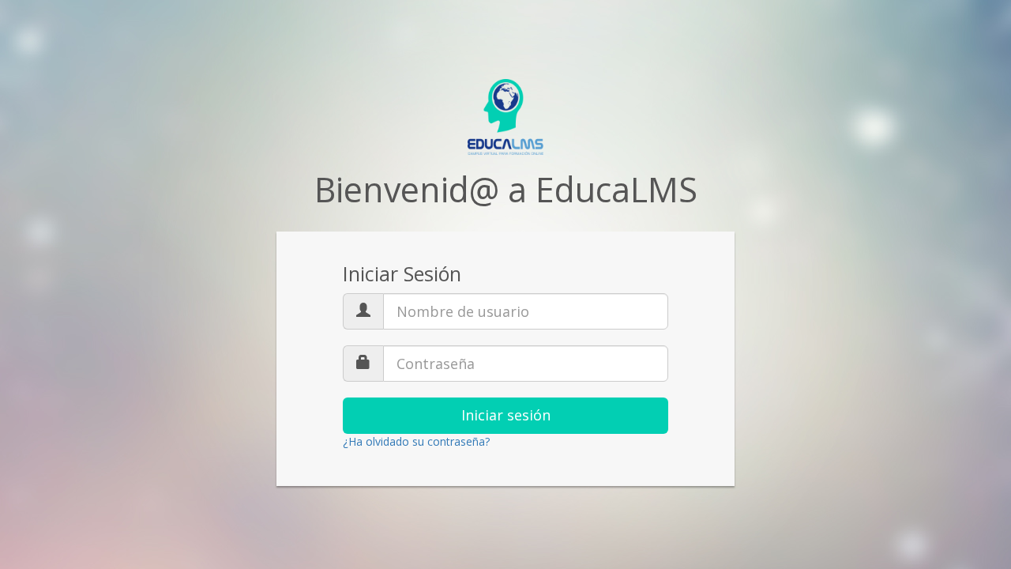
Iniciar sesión (506, 414)
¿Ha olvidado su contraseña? (416, 441)
